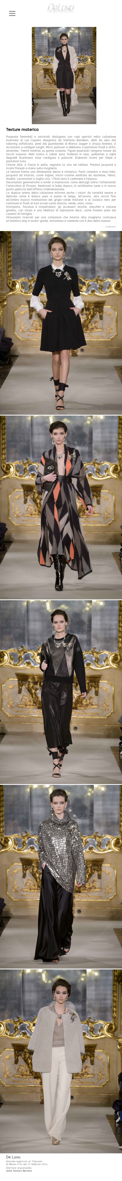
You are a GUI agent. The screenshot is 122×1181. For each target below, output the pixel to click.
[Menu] (12, 13)
